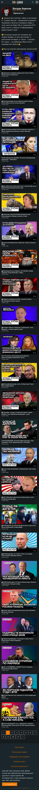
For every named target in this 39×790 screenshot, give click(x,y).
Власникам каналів (19, 752)
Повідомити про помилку (19, 757)
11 (18, 737)
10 (13, 737)
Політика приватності (19, 766)
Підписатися (18, 13)
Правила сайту (19, 761)
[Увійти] (37, 2)
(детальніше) (15, 780)
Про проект (19, 747)
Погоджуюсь (10, 784)
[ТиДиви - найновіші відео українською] (17, 2)
